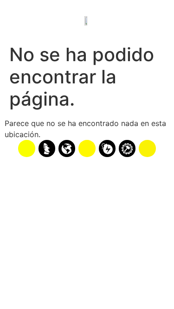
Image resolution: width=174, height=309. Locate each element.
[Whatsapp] (26, 148)
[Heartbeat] (86, 148)
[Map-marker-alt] (147, 148)
